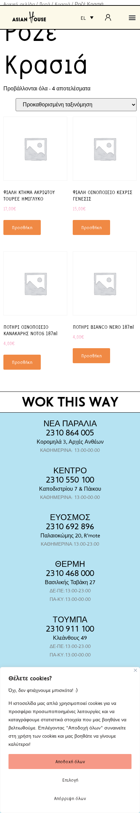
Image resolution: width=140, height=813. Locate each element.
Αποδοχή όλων (70, 761)
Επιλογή (70, 780)
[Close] (135, 670)
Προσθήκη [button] (22, 227)
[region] (70, 740)
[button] (132, 17)
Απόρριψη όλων (70, 798)
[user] (110, 17)
